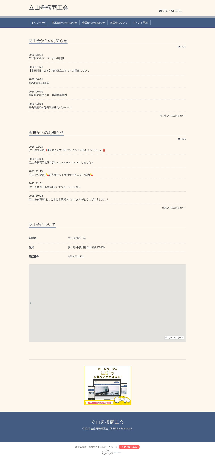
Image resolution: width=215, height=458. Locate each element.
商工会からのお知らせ (64, 22)
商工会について (119, 22)
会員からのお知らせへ (173, 207)
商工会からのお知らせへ (172, 115)
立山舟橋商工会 (48, 7)
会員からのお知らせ (93, 22)
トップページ (39, 22)
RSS (183, 47)
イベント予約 (140, 22)
